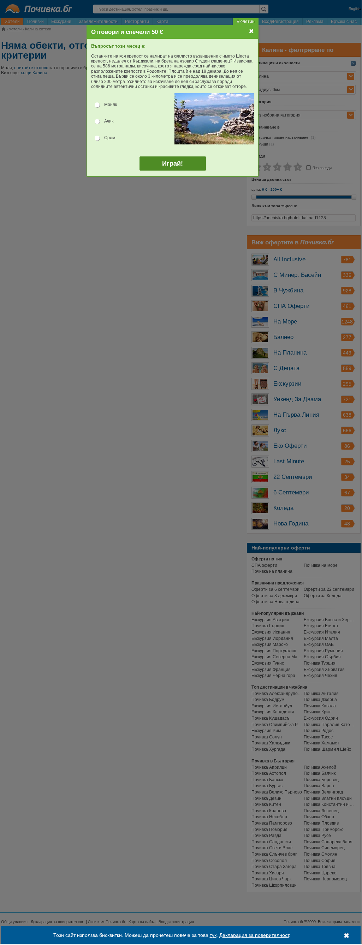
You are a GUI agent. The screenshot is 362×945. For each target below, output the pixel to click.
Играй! (172, 163)
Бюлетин (246, 21)
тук (213, 935)
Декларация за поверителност (254, 935)
